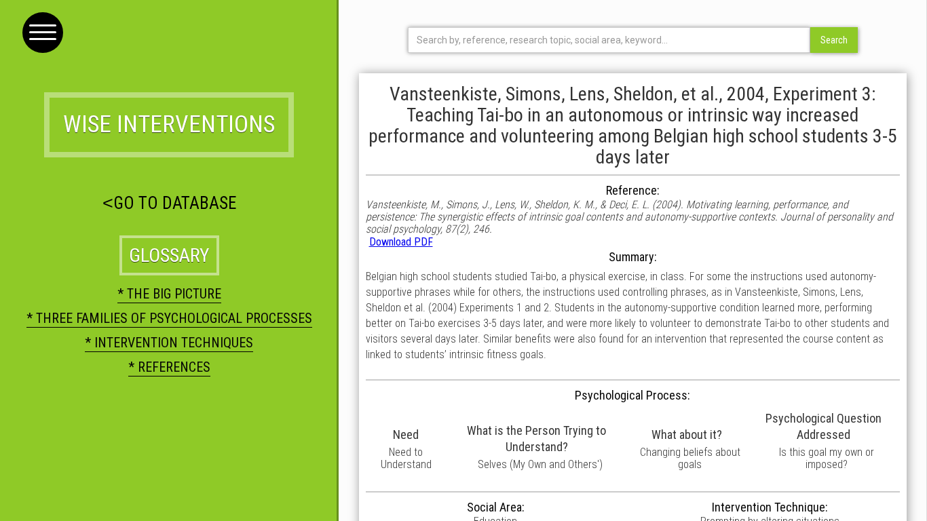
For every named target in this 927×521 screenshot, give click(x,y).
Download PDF (401, 241)
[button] (42, 32)
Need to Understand (406, 458)
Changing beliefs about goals (690, 458)
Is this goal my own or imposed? (826, 458)
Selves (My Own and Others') (540, 465)
